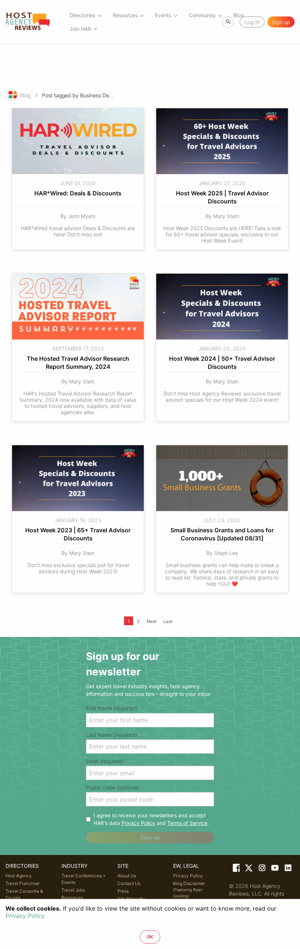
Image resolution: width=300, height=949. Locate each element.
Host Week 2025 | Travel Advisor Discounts (223, 197)
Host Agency (18, 875)
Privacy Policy (138, 823)
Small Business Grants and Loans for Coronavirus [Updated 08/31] (222, 534)
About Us (126, 875)
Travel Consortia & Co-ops (24, 894)
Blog (25, 95)
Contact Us (128, 883)
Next (151, 621)
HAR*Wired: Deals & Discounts (77, 193)
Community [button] (202, 15)
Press (123, 891)
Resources (72, 897)
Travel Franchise (22, 883)
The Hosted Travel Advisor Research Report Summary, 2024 (79, 362)
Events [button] (163, 15)
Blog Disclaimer (189, 890)
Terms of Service (187, 823)
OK (150, 936)
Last (168, 621)
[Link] (235, 869)
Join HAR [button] (80, 29)
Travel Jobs (73, 890)
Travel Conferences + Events (83, 879)
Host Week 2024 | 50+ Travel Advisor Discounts (223, 362)
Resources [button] (125, 15)
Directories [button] (82, 15)
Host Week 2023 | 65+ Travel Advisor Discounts (78, 534)
